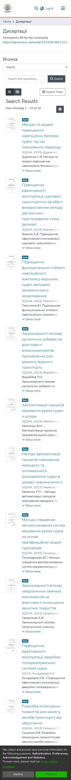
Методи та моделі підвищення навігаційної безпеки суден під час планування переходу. (41, 136)
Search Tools (54, 92)
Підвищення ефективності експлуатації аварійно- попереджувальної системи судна (41, 657)
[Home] (7, 8)
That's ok (51, 774)
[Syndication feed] (60, 109)
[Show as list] (10, 92)
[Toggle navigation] (63, 8)
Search (58, 79)
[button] (31, 170)
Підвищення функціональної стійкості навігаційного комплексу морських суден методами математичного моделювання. (43, 279)
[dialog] (35, 763)
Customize (9, 767)
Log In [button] (49, 8)
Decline (18, 774)
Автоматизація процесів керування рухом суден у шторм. (43, 411)
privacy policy (49, 761)
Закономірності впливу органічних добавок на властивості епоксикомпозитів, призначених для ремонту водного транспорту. (42, 350)
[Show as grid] (17, 92)
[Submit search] (36, 8)
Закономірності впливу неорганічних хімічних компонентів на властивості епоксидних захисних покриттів (43, 597)
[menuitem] (41, 8)
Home (7, 22)
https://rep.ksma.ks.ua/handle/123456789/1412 (35, 42)
